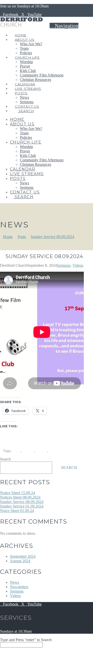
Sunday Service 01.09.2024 (21, 506)
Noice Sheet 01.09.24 (17, 510)
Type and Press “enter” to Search (26, 640)
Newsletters (19, 587)
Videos (77, 265)
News (14, 582)
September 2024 (22, 556)
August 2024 (20, 561)
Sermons (63, 265)
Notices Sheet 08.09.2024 (20, 497)
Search (5, 459)
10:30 (15, 451)
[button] (64, 26)
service (41, 451)
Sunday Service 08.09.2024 (21, 502)
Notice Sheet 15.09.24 (17, 493)
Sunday (55, 451)
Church (28, 451)
